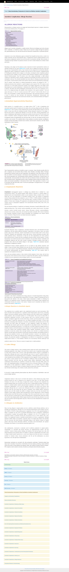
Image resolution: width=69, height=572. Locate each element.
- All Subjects (8, 468)
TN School (40, 1)
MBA (36, 1)
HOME (16, 1)
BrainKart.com (10, 1)
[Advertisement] (58, 20)
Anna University (21, 1)
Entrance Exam (46, 1)
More (51, 1)
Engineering (32, 1)
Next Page (46, 7)
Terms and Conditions (32, 568)
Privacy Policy (27, 568)
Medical (26, 1)
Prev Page (7, 7)
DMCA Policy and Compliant (40, 568)
